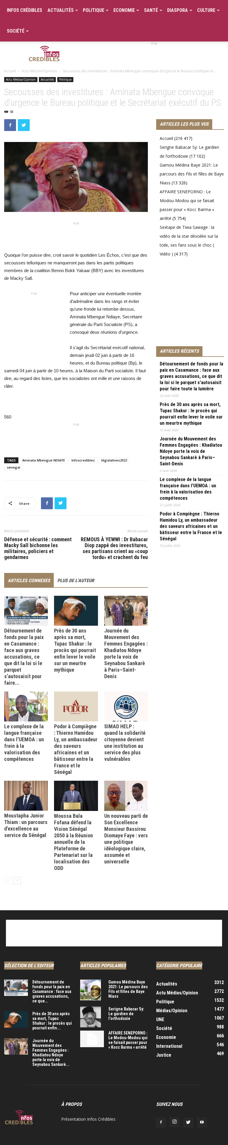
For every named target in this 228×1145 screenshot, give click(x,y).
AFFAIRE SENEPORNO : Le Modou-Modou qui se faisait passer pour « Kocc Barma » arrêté (128, 1040)
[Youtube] (202, 1122)
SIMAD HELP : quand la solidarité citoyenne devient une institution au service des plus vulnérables (124, 742)
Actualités (61, 10)
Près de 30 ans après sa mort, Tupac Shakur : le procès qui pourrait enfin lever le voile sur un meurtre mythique (75, 650)
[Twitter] (188, 1122)
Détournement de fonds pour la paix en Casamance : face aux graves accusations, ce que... (51, 991)
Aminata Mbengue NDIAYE (43, 460)
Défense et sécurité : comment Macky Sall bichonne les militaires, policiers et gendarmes (38, 548)
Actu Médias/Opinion (39, 71)
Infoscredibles (83, 460)
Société (15, 31)
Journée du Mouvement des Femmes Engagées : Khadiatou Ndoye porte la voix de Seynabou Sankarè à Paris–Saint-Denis (126, 653)
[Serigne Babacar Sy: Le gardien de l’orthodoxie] (92, 1017)
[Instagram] (174, 1122)
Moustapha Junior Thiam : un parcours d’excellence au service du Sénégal (26, 825)
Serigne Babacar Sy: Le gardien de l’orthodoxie (126, 1014)
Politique (93, 10)
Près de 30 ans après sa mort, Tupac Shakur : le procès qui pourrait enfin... (52, 1020)
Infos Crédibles (24, 10)
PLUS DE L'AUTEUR (75, 580)
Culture (206, 10)
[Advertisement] (154, 54)
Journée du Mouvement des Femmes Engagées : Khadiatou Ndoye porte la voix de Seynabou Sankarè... (50, 1052)
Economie (124, 10)
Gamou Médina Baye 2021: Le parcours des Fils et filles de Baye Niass (192, 174)
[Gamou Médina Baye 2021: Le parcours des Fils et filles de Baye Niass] (92, 990)
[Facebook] (161, 1122)
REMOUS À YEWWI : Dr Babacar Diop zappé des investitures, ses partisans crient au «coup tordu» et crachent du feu (114, 548)
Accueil (10, 71)
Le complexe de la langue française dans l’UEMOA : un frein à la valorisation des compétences (188, 489)
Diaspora (177, 10)
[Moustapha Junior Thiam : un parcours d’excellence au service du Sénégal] (26, 796)
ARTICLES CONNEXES (29, 580)
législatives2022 (114, 460)
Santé (151, 10)
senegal (13, 467)
